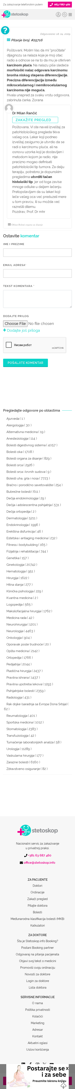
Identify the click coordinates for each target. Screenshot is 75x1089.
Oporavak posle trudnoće (24, 644)
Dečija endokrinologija (22, 498)
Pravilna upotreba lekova (24, 684)
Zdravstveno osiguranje (23, 769)
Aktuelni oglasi (38, 1043)
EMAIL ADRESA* (14, 265)
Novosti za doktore (37, 974)
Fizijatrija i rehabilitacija (22, 551)
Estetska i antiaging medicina (27, 538)
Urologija (12, 749)
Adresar (37, 1029)
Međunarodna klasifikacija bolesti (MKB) (37, 919)
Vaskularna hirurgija (20, 755)
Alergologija (15, 425)
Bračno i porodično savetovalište (29, 485)
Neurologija (14, 631)
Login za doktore (37, 981)
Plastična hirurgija (18, 671)
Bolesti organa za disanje (24, 458)
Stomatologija (16, 729)
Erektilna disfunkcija (20, 531)
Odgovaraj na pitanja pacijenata (37, 954)
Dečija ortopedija (18, 511)
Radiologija (14, 697)
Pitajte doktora (38, 905)
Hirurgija (12, 578)
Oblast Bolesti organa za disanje (27, 224)
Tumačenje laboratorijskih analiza (30, 742)
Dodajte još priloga (23, 330)
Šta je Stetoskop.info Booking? (37, 941)
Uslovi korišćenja (37, 1049)
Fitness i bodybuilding (22, 545)
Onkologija (14, 638)
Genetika (12, 558)
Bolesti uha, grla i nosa (22, 478)
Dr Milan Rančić (24, 113)
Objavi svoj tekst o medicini (37, 961)
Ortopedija (13, 658)
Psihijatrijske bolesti (20, 691)
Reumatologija (16, 716)
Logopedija (14, 604)
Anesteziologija (17, 438)
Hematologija (16, 571)
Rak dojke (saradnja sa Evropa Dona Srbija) (36, 704)
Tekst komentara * (18, 286)
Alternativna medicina (22, 432)
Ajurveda (12, 419)
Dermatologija (16, 518)
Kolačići (37, 1016)
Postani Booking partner (37, 947)
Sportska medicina (19, 722)
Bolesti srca (14, 465)
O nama (37, 1003)
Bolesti (37, 912)
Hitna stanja (14, 585)
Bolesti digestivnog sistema (26, 445)
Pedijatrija (13, 664)
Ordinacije (37, 892)
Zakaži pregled (37, 899)
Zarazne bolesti (17, 762)
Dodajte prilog (16, 316)
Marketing (37, 1023)
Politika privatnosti (37, 1009)
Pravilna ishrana (17, 677)
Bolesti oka (14, 452)
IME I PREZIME (13, 244)
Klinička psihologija (20, 591)
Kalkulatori (37, 925)
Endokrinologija (17, 525)
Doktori (37, 885)
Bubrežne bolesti (18, 492)
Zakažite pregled (33, 120)
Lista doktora (37, 987)
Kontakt (37, 1036)
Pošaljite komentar (25, 363)
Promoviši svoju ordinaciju (37, 967)
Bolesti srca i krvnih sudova (25, 472)
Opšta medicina (17, 651)
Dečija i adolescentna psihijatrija (29, 505)
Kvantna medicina (19, 598)
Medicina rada (16, 618)
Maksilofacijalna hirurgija (23, 611)
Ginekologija (15, 565)
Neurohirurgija (16, 624)
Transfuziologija (17, 736)
